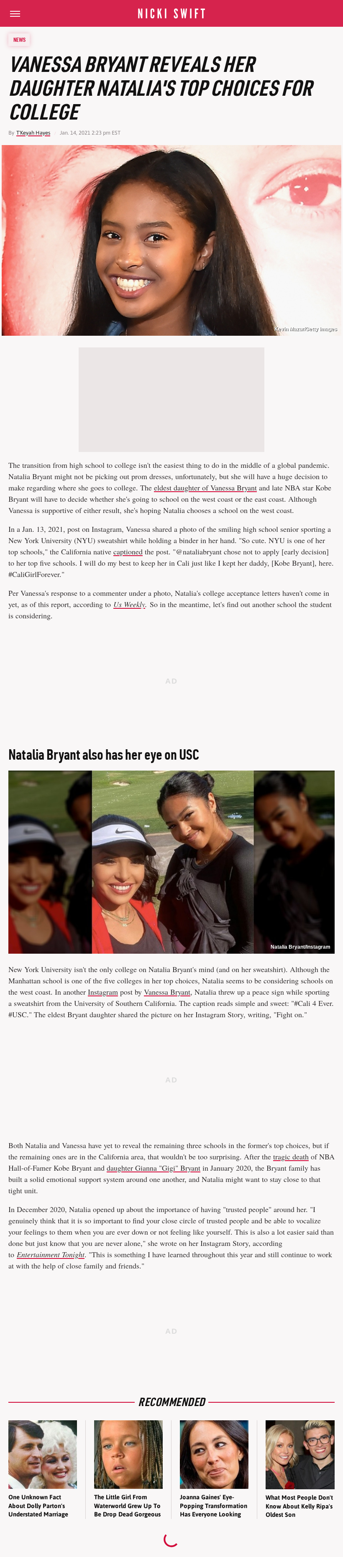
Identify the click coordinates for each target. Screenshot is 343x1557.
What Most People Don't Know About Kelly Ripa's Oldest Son (299, 1506)
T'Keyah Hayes (33, 133)
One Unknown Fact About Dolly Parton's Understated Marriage (38, 1505)
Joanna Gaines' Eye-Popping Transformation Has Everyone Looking (213, 1505)
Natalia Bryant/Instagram (300, 947)
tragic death (291, 1156)
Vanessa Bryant (167, 992)
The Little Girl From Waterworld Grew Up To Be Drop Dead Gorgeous (127, 1505)
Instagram (103, 992)
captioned (128, 551)
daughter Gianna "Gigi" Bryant (153, 1168)
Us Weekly (129, 604)
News (19, 39)
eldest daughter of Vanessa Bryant (205, 487)
